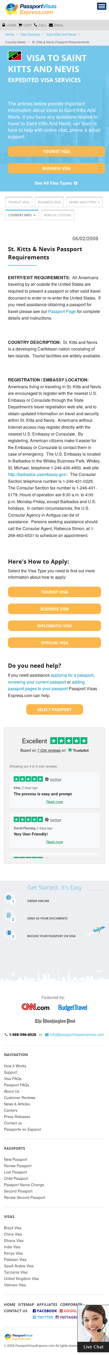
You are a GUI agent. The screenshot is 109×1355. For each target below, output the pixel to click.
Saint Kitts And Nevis (61, 34)
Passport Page (62, 311)
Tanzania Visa (16, 1272)
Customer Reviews (19, 1097)
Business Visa (56, 168)
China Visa (13, 1234)
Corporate (71, 1304)
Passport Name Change (24, 1184)
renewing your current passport (37, 682)
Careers (10, 1110)
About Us (11, 1091)
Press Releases (17, 1116)
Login (11, 25)
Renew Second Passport (24, 1197)
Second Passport (18, 1191)
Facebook (46, 1310)
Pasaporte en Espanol (22, 1129)
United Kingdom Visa (21, 1278)
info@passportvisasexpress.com (77, 1034)
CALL (43, 25)
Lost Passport (15, 1172)
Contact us (13, 1122)
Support (10, 1072)
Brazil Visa (12, 1227)
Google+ (72, 1310)
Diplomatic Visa (54, 625)
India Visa (12, 1246)
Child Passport (16, 1178)
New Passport (15, 1159)
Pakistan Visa (15, 1259)
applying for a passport (72, 675)
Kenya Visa (13, 1253)
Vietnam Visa (15, 1284)
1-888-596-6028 (22, 1034)
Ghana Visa (14, 1240)
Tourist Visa (56, 151)
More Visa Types (82, 202)
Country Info (20, 215)
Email (59, 25)
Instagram (70, 1317)
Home (9, 34)
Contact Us (16, 1310)
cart (27, 25)
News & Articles (17, 1103)
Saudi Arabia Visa (19, 1265)
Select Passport (54, 709)
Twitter (44, 1317)
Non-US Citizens (57, 215)
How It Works (15, 1065)
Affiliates (47, 1304)
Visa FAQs (12, 1078)
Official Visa (54, 642)
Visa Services (30, 34)
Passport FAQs (16, 1084)
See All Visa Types (54, 183)
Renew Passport (17, 1165)
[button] (93, 1328)
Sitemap (26, 1304)
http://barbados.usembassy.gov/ (37, 474)
